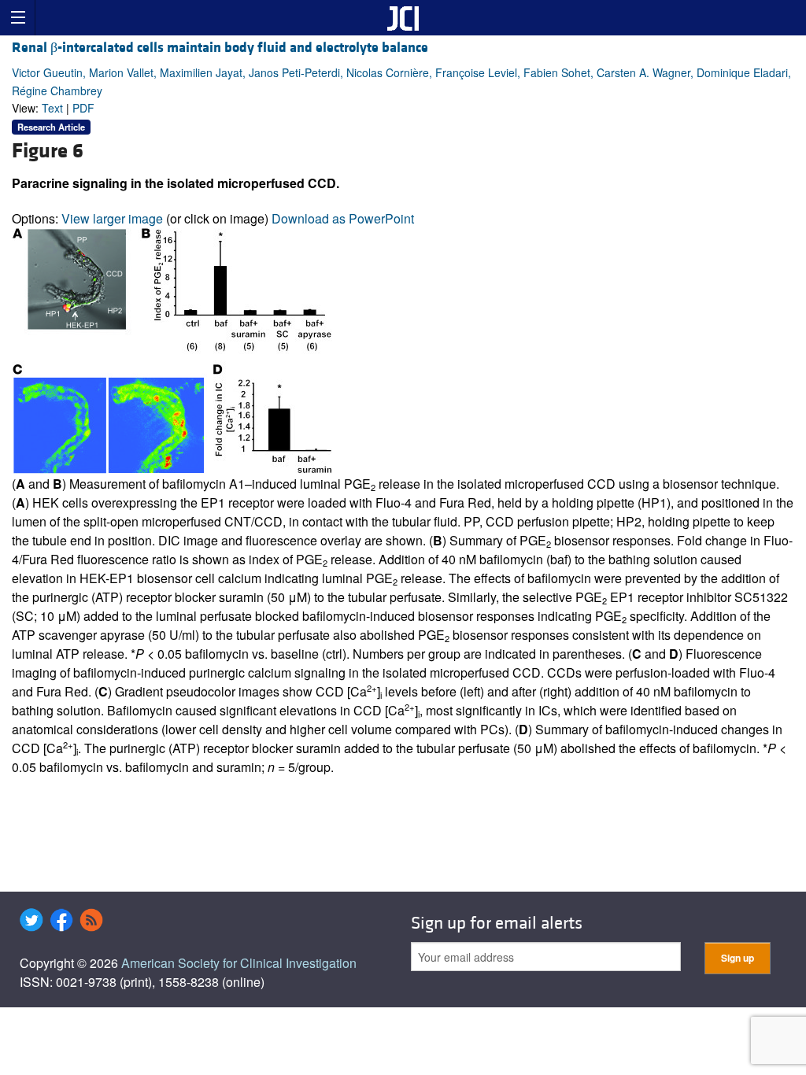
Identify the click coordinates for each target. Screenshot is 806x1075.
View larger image (112, 218)
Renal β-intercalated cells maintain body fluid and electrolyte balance (220, 48)
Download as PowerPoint (343, 218)
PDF (83, 108)
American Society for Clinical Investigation (239, 963)
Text (52, 108)
